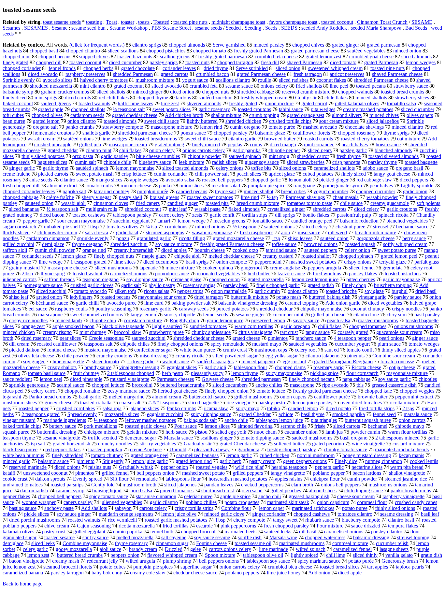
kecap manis (411, 455)
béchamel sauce (52, 303)
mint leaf (178, 209)
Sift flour (119, 479)
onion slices (191, 185)
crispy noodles (407, 308)
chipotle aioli (187, 256)
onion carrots (412, 420)
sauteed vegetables (308, 344)
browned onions (320, 244)
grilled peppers (248, 473)
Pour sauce (185, 426)
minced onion (407, 50)
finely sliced (353, 174)
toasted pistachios (403, 273)
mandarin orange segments (126, 514)
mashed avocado (320, 127)
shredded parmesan (261, 379)
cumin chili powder (55, 250)
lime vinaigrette (68, 361)
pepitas (235, 144)
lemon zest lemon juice (315, 279)
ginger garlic (22, 168)
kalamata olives (18, 531)
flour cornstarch (362, 373)
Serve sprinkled (252, 68)
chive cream (56, 525)
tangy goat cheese (392, 174)
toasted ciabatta (95, 402)
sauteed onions (279, 226)
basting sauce (22, 508)
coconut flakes (331, 80)
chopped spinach (355, 256)
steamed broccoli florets (67, 567)
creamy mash (65, 561)
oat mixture (408, 138)
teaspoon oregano (100, 279)
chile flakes (336, 97)
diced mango (283, 144)
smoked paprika (348, 414)
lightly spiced (304, 555)
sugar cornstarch (19, 226)
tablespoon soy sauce (268, 561)
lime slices (125, 262)
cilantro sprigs (146, 45)
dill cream (19, 344)
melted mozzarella (134, 537)
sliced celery (315, 226)
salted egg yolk (230, 432)
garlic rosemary (214, 109)
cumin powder (362, 479)
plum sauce (389, 344)
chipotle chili (103, 320)
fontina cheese (62, 350)
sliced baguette (203, 402)
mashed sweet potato (203, 473)
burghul (400, 291)
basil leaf (430, 514)
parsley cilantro (386, 531)
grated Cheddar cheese (243, 443)
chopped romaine (82, 391)
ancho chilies (268, 385)
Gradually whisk (136, 467)
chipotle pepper (284, 150)
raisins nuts (99, 467)
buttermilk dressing (56, 432)
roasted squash (360, 244)
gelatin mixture (142, 432)
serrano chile (293, 426)
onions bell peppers (341, 484)
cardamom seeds (87, 115)
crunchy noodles (115, 443)
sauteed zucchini (148, 338)
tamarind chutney (111, 191)
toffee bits (261, 168)
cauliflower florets (311, 133)
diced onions (67, 467)
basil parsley (427, 314)
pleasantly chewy (212, 449)
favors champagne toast (293, 22)
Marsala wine (283, 537)
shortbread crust (217, 490)
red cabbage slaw (374, 179)
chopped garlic (266, 179)
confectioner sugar (153, 350)
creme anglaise (285, 267)
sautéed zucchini (216, 97)
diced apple (350, 572)
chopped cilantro (83, 50)
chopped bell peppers (59, 496)
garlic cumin (267, 291)
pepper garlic (36, 221)
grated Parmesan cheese (261, 74)
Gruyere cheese (218, 379)
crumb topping (264, 115)
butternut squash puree (368, 420)
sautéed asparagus (215, 361)
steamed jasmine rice (406, 479)
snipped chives (94, 56)
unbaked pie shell (62, 226)
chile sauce (351, 203)
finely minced (206, 144)
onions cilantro (303, 291)
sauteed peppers (320, 250)
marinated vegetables (218, 273)
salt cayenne (173, 537)
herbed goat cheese (177, 391)
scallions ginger (217, 437)
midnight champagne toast (238, 22)
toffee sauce (284, 244)
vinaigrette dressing (139, 367)
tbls (360, 385)
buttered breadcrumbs (182, 385)
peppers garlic (329, 467)
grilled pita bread (328, 314)
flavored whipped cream (172, 555)
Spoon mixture (220, 555)
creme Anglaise (146, 449)
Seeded (233, 28)
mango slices (109, 179)
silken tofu (125, 291)
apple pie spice (235, 496)
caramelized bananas (197, 455)
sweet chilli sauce (203, 138)
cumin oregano (245, 127)
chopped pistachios (165, 50)
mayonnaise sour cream (162, 297)
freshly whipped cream (263, 97)
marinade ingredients (64, 420)
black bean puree (20, 449)
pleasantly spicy (207, 373)
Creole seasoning (106, 338)
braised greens (164, 197)
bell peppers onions (219, 561)
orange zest (33, 326)
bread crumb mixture (258, 203)
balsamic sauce (53, 461)
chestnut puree (350, 226)
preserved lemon (268, 320)
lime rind (250, 197)
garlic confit (222, 215)
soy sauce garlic (394, 379)
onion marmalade (229, 291)
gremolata (392, 267)
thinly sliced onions (395, 508)
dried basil (426, 291)
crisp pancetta (346, 162)
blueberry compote (361, 520)
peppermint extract (414, 396)
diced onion (182, 91)
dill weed (337, 232)
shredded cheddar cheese (198, 338)
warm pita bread (406, 467)
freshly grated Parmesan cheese (232, 244)
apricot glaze (282, 174)
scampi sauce (70, 385)
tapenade (148, 267)
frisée (319, 426)
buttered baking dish (330, 297)
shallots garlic (96, 133)
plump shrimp (177, 561)
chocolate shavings (364, 127)
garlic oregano (295, 326)
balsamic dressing (371, 537)
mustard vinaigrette (129, 379)
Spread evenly (82, 414)
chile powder (75, 355)
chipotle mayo (409, 426)
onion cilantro (81, 121)
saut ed (331, 350)
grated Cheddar (255, 414)
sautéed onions (78, 138)
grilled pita (90, 144)
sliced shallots (111, 91)
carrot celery (171, 215)
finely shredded (67, 455)
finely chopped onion (227, 391)
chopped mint (17, 56)
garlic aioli (215, 367)
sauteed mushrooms (312, 437)
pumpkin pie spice (266, 185)
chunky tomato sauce (345, 449)
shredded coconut (143, 209)
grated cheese (246, 338)
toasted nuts (197, 62)
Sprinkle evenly (19, 80)
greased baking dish (309, 496)
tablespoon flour (250, 367)
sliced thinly (365, 555)
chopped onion (224, 279)
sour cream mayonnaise (81, 221)
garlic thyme (55, 168)
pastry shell (130, 197)
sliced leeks (43, 543)
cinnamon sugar (172, 543)
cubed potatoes (318, 174)
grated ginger (345, 45)
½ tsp (272, 197)
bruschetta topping (393, 285)
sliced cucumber (417, 109)
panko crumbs (79, 127)
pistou (201, 432)
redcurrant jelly (102, 561)
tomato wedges (424, 344)
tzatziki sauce (291, 273)
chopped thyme (152, 97)
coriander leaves (179, 68)
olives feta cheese (36, 355)
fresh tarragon (308, 74)
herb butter (259, 273)
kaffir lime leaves (135, 103)
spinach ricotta (394, 215)
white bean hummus (23, 455)
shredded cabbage (255, 91)
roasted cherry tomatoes (365, 138)
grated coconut (128, 86)
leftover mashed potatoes (150, 420)
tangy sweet (285, 520)
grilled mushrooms (253, 396)
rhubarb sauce (319, 520)
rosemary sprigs (199, 285)
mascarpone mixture (171, 127)
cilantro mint (98, 150)
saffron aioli (15, 250)
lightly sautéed (167, 326)
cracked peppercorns (262, 484)
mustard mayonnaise (105, 350)
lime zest (170, 103)
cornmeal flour (372, 502)
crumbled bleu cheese (290, 567)
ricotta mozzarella (137, 525)
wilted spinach (310, 549)
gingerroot (251, 267)
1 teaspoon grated (88, 262)
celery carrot (44, 391)
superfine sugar (196, 567)
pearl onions (391, 338)
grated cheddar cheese (134, 115)
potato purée (361, 561)
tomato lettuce (270, 391)
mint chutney (92, 332)
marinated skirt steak (288, 502)
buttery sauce (62, 426)
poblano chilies (201, 502)
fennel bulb (161, 531)
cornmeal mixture (350, 543)
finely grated (15, 62)
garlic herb (230, 461)
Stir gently (112, 461)
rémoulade (147, 479)
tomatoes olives (122, 226)
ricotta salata (156, 291)
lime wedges (114, 138)
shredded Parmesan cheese (381, 80)
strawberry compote (122, 127)
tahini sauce (291, 109)
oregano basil (409, 168)
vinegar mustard (19, 420)
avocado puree (121, 303)
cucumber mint (288, 314)
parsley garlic (353, 150)
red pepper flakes (62, 449)
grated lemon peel (399, 256)
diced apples (174, 250)
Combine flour (236, 508)
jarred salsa (140, 490)
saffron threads (59, 279)
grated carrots (174, 74)
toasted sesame (59, 537)
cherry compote (249, 520)
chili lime (335, 555)
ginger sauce (425, 338)
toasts (144, 22)
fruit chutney (86, 373)
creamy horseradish (133, 250)
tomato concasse (397, 361)
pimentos (84, 473)
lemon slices (217, 426)
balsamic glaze (270, 133)
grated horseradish (71, 443)
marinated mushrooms (301, 543)
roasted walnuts (84, 520)
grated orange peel (149, 455)
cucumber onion (301, 432)
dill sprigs (285, 215)
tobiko (273, 408)
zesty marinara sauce (129, 391)
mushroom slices (20, 402)
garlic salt (131, 285)
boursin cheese (209, 250)
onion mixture (279, 103)
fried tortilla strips (377, 408)
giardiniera (248, 449)
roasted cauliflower (56, 344)
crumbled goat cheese (371, 56)
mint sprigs (46, 97)
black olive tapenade (123, 326)
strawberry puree (166, 332)
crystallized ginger (286, 209)
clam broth (302, 484)
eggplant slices (182, 367)
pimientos (278, 338)
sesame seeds (208, 28)
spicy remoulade (227, 344)
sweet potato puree (397, 250)
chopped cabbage (20, 197)
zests (197, 215)
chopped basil (44, 50)
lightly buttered (202, 121)
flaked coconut (18, 103)
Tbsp (220, 520)
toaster (127, 22)
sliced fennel (362, 267)
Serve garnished (229, 45)
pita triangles (324, 420)
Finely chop (354, 285)
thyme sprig (53, 273)
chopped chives (308, 45)
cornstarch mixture (143, 320)
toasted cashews (88, 215)
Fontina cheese (211, 543)
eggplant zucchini (165, 414)
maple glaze (154, 256)
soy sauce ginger (74, 514)
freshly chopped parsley (291, 449)
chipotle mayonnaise (321, 308)
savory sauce (306, 320)
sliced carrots (346, 426)
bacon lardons (366, 473)
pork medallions (100, 426)
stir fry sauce (95, 537)
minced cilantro (407, 127)
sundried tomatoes (208, 326)
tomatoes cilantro (354, 514)
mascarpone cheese (67, 267)
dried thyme (216, 68)
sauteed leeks (277, 531)
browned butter (279, 138)
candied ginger (182, 203)
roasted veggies (211, 467)
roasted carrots (318, 138)
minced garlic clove (224, 514)
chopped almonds (187, 45)
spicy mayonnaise (284, 373)
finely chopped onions (180, 344)
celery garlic (35, 549)
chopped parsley (230, 133)
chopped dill (49, 62)
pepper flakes (16, 496)
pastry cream (262, 461)
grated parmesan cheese (315, 50)
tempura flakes (403, 525)
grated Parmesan (381, 62)
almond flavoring (255, 426)
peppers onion (124, 555)
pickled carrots (53, 174)
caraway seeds (193, 308)
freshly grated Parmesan (258, 50)
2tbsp (27, 273)
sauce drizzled (365, 525)
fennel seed (384, 414)
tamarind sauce (281, 250)
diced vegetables (385, 303)
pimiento (85, 461)
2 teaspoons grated (41, 414)
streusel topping (413, 537)
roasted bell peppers (222, 179)
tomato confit (360, 350)
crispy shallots (62, 367)
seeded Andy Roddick (324, 28)
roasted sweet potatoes (210, 197)
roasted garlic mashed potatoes (176, 520)
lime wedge (51, 262)
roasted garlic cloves (145, 426)
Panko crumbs (181, 408)
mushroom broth (139, 484)
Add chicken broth (184, 115)
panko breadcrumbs (411, 490)
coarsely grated (352, 332)
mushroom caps (271, 350)
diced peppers (414, 179)
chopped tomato (209, 50)
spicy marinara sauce (319, 561)
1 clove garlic (140, 361)
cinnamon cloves (110, 203)
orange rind (94, 250)
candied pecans (191, 191)
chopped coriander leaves (29, 191)
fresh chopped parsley (286, 525)
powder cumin (365, 432)
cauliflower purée (332, 396)
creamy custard (278, 256)
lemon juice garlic (149, 461)
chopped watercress (325, 537)
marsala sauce (418, 414)
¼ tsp (151, 226)
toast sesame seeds (62, 22)
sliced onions (292, 168)
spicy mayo (247, 408)
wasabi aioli (73, 203)
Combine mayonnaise (85, 543)
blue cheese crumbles (158, 156)
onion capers (293, 396)
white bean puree (197, 350)
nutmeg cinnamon (383, 461)
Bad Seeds (416, 28)
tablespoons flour (183, 479)
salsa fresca (96, 232)
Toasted (161, 22)
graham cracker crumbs (65, 91)
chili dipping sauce (363, 490)
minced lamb (68, 320)
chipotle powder (204, 156)
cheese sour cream (356, 496)
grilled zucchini (18, 244)
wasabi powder (382, 197)
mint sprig (279, 156)
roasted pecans (115, 297)
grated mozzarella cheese (238, 238)
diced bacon (52, 215)
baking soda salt (200, 420)
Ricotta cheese (366, 367)
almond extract (62, 185)
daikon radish (34, 490)
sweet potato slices (171, 109)
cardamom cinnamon (47, 238)
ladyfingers (81, 297)
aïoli (285, 232)
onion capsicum (333, 502)
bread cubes (293, 191)
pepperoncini (268, 262)
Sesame (59, 28)
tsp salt (38, 443)
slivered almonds (204, 103)
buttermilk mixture (249, 297)
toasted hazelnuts (134, 56)
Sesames (11, 28)
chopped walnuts (355, 91)
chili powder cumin (57, 232)
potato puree (354, 508)
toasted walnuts (94, 103)
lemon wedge (192, 221)
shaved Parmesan (304, 62)
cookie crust (15, 479)
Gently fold (103, 484)
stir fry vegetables (158, 443)
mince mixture (180, 267)
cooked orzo (245, 250)
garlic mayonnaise (401, 279)
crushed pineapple (52, 144)
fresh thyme (349, 156)
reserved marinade (28, 467)
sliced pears (320, 150)
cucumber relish (392, 543)
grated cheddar (63, 150)
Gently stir (306, 97)
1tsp (276, 238)
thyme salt (225, 191)
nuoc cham (265, 432)
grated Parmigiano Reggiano (343, 361)
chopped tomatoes (367, 326)
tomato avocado (90, 291)
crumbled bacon (212, 74)
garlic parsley (114, 156)
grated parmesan (383, 45)
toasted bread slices (339, 567)
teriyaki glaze (393, 262)
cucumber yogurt (352, 344)
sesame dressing (396, 514)
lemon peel (51, 379)
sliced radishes (294, 80)
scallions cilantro (233, 80)
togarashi (12, 396)
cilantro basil (401, 520)
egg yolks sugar (282, 355)
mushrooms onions (387, 484)
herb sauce (176, 432)
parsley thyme (382, 162)
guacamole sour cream (399, 332)
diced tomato (343, 62)
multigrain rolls (101, 209)
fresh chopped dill (21, 185)
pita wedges (323, 109)
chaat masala (346, 197)
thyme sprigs (396, 133)
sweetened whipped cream (335, 68)
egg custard (294, 361)
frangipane (304, 185)
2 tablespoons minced (397, 437)
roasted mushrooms (378, 320)
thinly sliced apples (401, 350)
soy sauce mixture (173, 244)
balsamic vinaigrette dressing (247, 303)
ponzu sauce (193, 133)
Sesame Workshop (128, 28)
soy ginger (34, 361)
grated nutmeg (169, 144)
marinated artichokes (313, 508)
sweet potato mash (95, 174)
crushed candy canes (416, 502)
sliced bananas (24, 209)
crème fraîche (60, 197)
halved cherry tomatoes (104, 80)
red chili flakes (114, 97)
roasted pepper (34, 408)
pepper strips (190, 291)
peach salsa (338, 320)
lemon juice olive (178, 514)
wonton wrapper (39, 502)
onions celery (274, 86)
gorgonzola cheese (375, 238)
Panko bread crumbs (50, 396)
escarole (204, 525)
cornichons (176, 226)
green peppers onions (305, 461)
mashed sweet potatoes (312, 262)
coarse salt (129, 402)
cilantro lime (366, 314)
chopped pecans (54, 56)
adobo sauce (375, 168)
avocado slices (57, 80)
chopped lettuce (108, 385)
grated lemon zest (323, 56)
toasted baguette (421, 162)
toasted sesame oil (253, 543)
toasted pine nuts (190, 22)
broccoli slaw (127, 332)
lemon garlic (239, 455)
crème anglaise (186, 279)
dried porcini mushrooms (34, 520)
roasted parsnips (66, 484)
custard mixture (408, 443)
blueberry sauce (155, 162)
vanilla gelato (399, 555)
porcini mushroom (316, 455)
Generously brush (399, 561)
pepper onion (174, 467)
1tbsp (93, 226)
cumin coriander (170, 174)
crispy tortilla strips (194, 508)
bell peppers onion (155, 473)
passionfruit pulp (354, 215)
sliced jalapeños (382, 121)
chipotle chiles (135, 344)
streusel (380, 226)
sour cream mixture (339, 121)
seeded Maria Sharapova (376, 28)
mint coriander (319, 144)
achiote (286, 414)
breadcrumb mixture (375, 232)
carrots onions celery (230, 549)
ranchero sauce (310, 338)
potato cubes (112, 567)
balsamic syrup (18, 91)
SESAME (421, 22)
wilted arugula (140, 561)
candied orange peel (311, 221)
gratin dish (431, 555)
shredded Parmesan (133, 74)
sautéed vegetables (366, 50)
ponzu (122, 238)
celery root (306, 350)
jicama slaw (216, 408)
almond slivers (347, 115)
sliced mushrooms (113, 267)
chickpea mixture (101, 432)
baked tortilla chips (22, 426)
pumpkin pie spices (153, 567)
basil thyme (312, 414)
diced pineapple (86, 379)
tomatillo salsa (401, 103)
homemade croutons (54, 133)
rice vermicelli (122, 520)
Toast (111, 22)
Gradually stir (198, 443)
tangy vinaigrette (288, 473)
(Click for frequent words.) (96, 45)
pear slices (70, 338)
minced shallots (371, 97)
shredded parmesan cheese (145, 133)
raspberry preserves (85, 74)
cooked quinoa (218, 267)
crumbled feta (204, 86)
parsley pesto (271, 402)
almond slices (323, 490)
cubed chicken (274, 455)
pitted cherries (360, 279)
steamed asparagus (165, 232)
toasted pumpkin (105, 449)
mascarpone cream (128, 144)
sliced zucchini (51, 291)
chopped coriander (22, 68)
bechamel (377, 426)
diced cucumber (125, 62)
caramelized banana (23, 572)
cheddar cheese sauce (195, 572)
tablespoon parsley (132, 215)
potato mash (288, 297)
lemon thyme (244, 373)
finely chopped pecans (312, 379)
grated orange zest (305, 115)
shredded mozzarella (51, 86)
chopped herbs (98, 68)
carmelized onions (128, 273)
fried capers (148, 203)
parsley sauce (408, 297)
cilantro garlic (242, 138)
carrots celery (153, 508)
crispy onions (357, 262)
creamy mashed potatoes (368, 109)
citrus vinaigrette (255, 332)
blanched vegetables (407, 221)
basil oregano (353, 437)
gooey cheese (58, 402)
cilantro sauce (74, 179)
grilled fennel (115, 473)
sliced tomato (105, 361)
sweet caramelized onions (96, 314)
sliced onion (288, 68)
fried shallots (309, 86)
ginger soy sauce (262, 162)
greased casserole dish (394, 385)
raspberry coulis (71, 308)
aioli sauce (110, 549)
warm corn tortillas (254, 326)
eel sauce (38, 308)
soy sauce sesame (212, 537)
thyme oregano (87, 244)
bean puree (14, 121)
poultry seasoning (113, 308)
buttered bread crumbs (80, 555)
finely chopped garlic (278, 285)
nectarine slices (367, 467)
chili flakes (130, 150)
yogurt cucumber (330, 191)
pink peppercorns (238, 525)
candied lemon (303, 408)
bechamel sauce (412, 226)
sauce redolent (17, 379)
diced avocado (43, 74)
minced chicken (19, 332)
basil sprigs (197, 262)
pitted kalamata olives (357, 103)
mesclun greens (229, 221)
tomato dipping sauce (262, 437)
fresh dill (270, 62)
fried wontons (327, 273)
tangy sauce (318, 332)
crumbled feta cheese (276, 56)
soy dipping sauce (144, 279)
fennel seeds (215, 314)
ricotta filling (192, 238)
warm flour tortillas (407, 432)
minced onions (210, 226)
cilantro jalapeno (322, 355)
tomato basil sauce (46, 373)
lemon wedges (421, 62)
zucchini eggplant (131, 221)
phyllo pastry (162, 285)
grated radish (321, 285)
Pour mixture (330, 525)
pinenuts (356, 355)
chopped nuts (215, 91)
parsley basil (236, 285)
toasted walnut (87, 273)
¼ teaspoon (105, 420)
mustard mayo (266, 344)
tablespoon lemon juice (279, 420)
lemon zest (38, 555)
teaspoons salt (98, 344)
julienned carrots (19, 279)
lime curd (154, 303)
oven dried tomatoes (361, 402)
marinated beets (240, 531)
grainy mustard (24, 267)
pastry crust (53, 531)
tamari (163, 221)
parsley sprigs (164, 62)
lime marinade (273, 549)
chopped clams (290, 367)
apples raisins (288, 479)
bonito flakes (316, 215)
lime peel (339, 86)
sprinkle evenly (92, 238)
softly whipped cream (405, 244)
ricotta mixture (404, 402)
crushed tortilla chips (290, 121)
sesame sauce (239, 86)
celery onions (229, 168)
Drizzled (173, 549)
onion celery (162, 150)
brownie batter (372, 396)
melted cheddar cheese (231, 256)
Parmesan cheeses (175, 379)
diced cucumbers (160, 262)
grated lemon (46, 121)
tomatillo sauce (268, 221)
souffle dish (250, 537)
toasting (94, 22)
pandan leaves (218, 484)
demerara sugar (140, 437)
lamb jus (334, 432)
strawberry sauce (411, 86)
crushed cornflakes (75, 408)
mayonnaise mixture (407, 373)
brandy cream (143, 549)
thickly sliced (16, 232)
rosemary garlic (155, 308)
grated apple (50, 109)
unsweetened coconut (45, 473)
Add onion (319, 572)
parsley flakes (363, 273)
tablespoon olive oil (263, 555)
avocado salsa (180, 179)
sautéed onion (334, 238)
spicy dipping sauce (211, 414)
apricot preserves (347, 74)
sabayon (123, 508)
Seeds (271, 28)
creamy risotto (57, 332)
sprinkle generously (29, 385)
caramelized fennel (352, 549)
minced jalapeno (258, 361)
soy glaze (374, 291)
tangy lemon (143, 314)
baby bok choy (107, 572)
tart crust (289, 332)
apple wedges (144, 179)
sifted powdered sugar (235, 355)
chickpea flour (324, 479)
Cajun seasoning (94, 525)
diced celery (366, 209)
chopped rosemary (357, 133)
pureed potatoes (232, 308)
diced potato (338, 408)
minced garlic (16, 461)
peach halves (354, 144)
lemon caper (271, 508)
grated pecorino (328, 443)
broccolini (142, 385)
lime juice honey (284, 572)
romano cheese (136, 185)
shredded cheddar (274, 308)
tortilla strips (254, 215)
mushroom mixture (155, 80)
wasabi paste (207, 209)
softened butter (289, 443)
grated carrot (314, 103)
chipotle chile (117, 162)
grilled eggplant (89, 531)
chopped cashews (312, 514)
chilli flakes (329, 326)
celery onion (357, 250)
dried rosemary (36, 338)
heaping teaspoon (289, 467)
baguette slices (52, 162)
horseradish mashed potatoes (237, 479)
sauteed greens (56, 103)
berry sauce (414, 238)
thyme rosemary (131, 543)
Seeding (253, 28)
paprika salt (74, 191)
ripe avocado (335, 385)
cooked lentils (424, 461)
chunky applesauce (211, 332)
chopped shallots (88, 109)
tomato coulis (99, 185)
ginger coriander (269, 514)
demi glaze (53, 244)
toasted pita (217, 203)
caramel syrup (70, 490)
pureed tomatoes (177, 490)
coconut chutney (367, 308)
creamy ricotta (190, 355)
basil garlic (90, 396)
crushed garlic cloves (91, 285)
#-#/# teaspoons (164, 402)
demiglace (13, 543)
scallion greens (175, 56)
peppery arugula (324, 267)
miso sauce (309, 232)
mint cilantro (93, 86)
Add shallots (94, 508)
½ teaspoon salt (62, 209)
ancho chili (269, 496)
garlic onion (415, 191)
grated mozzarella (266, 279)
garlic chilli (87, 303)
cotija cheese (402, 367)
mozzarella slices (122, 414)
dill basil (307, 531)
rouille (264, 80)
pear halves (381, 185)
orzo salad (252, 490)
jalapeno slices (144, 408)
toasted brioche (341, 291)
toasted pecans (371, 86)
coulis (256, 144)
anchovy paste (59, 508)
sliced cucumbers (230, 385)
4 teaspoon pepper (352, 338)
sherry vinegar (96, 197)
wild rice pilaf (249, 467)
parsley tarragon (67, 572)
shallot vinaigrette (407, 473)
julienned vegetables (121, 502)
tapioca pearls (410, 567)
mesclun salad (225, 185)
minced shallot (258, 191)
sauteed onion (39, 203)
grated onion (49, 297)
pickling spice (324, 373)
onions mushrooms (413, 326)
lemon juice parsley (313, 402)
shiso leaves (300, 238)
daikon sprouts (50, 479)
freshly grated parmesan (222, 56)
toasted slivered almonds (393, 156)
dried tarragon (208, 297)
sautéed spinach (92, 168)
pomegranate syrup (342, 185)
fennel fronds (62, 68)
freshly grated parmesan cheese (325, 391)
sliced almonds (416, 56)
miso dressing (154, 355)
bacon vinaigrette (26, 561)
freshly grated (243, 103)
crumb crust (235, 350)
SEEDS (289, 28)
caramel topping (301, 303)
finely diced (15, 97)
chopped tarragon (235, 62)
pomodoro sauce (172, 273)
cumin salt (85, 162)
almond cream (166, 396)
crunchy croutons (114, 355)
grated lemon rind (194, 461)
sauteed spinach (245, 156)
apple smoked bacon (73, 326)
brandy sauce (97, 367)
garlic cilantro (164, 502)
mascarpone (302, 385)
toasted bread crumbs (402, 91)
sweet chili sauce (161, 121)
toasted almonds (120, 121)
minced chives (384, 115)
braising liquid (107, 490)
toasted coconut (337, 22)
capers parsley (78, 502)
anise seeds (40, 179)
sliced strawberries (305, 162)
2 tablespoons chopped (130, 373)
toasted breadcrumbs (156, 138)
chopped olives (47, 115)
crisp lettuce (134, 174)
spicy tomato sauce (108, 496)
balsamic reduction (359, 221)
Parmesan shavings (305, 197)
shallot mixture (226, 115)
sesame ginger (250, 314)
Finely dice (346, 461)
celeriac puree (198, 496)
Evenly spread (87, 479)
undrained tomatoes (23, 484)
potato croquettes (241, 502)
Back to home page (22, 583)
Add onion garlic (342, 303)
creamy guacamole (389, 203)
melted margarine (126, 396)
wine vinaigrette (368, 443)
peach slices (249, 174)
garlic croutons (402, 209)
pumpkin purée (152, 191)
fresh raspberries (256, 232)
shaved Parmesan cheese (397, 74)
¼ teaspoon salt (129, 109)
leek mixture (191, 162)
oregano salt (45, 127)
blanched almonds (393, 150)
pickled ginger (334, 179)
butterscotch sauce (207, 396)
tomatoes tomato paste (309, 203)
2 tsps (408, 408)
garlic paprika (247, 150)
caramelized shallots (334, 168)
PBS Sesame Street (171, 28)
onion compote (231, 262)
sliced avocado (166, 86)
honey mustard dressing (366, 455)
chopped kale (378, 391)
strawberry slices (412, 97)
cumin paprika (127, 531)
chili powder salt (212, 174)
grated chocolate (138, 68)
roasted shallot (316, 256)
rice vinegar (238, 402)
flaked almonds (244, 209)
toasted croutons (254, 109)
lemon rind (211, 127)
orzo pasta (82, 156)
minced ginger (147, 91)
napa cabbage (356, 379)
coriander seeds (37, 256)
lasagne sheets (394, 549)
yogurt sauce (195, 80)
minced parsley (268, 45)
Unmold (177, 449)
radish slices (224, 162)
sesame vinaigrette (61, 437)
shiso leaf (18, 297)
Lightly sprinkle (417, 185)
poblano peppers (242, 572)
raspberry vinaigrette (403, 496)
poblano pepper (329, 473)
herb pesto (172, 373)
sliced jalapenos (180, 484)
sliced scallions (123, 50)
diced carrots (78, 97)
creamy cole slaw (147, 572)
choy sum (397, 314)
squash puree (16, 432)
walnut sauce (175, 361)
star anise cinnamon (156, 496)
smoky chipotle (179, 314)
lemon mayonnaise (135, 168)
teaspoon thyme (19, 437)
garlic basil (127, 232)
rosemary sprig (328, 367)
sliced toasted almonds (185, 168)
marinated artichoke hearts (402, 449)
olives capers (420, 115)
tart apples (377, 567)
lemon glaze (73, 256)
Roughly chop (184, 320)
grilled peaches (285, 490)
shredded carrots (329, 209)
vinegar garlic (372, 297)
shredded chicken (243, 121)
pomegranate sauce (43, 285)
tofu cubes (13, 115)
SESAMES (36, 28)
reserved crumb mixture (306, 91)
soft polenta (428, 203)
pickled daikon (24, 350)
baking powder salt (190, 303)
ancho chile (236, 420)
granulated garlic (154, 238)
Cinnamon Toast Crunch (382, 22)
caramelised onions (343, 531)
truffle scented (102, 437)
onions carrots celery (203, 150)
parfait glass (426, 262)
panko (165, 185)
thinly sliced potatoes (43, 156)
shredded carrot (313, 156)
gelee (195, 549)
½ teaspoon (244, 226)
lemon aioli (300, 179)
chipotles (428, 379)
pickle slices (36, 514)
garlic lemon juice (225, 320)
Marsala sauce (178, 437)
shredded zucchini (129, 244)
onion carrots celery (240, 567)
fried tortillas (175, 525)
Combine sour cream (393, 355)
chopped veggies (417, 391)
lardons (183, 97)
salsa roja (112, 408)
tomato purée (281, 127)
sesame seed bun (88, 28)
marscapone (50, 314)
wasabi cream (41, 138)
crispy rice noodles (28, 320)
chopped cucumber (375, 191)
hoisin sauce (388, 144)
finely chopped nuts (114, 256)
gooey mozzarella (74, 549)
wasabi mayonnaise (212, 232)
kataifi (9, 473)
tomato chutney (107, 455)
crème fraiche (16, 174)
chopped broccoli (199, 531)
